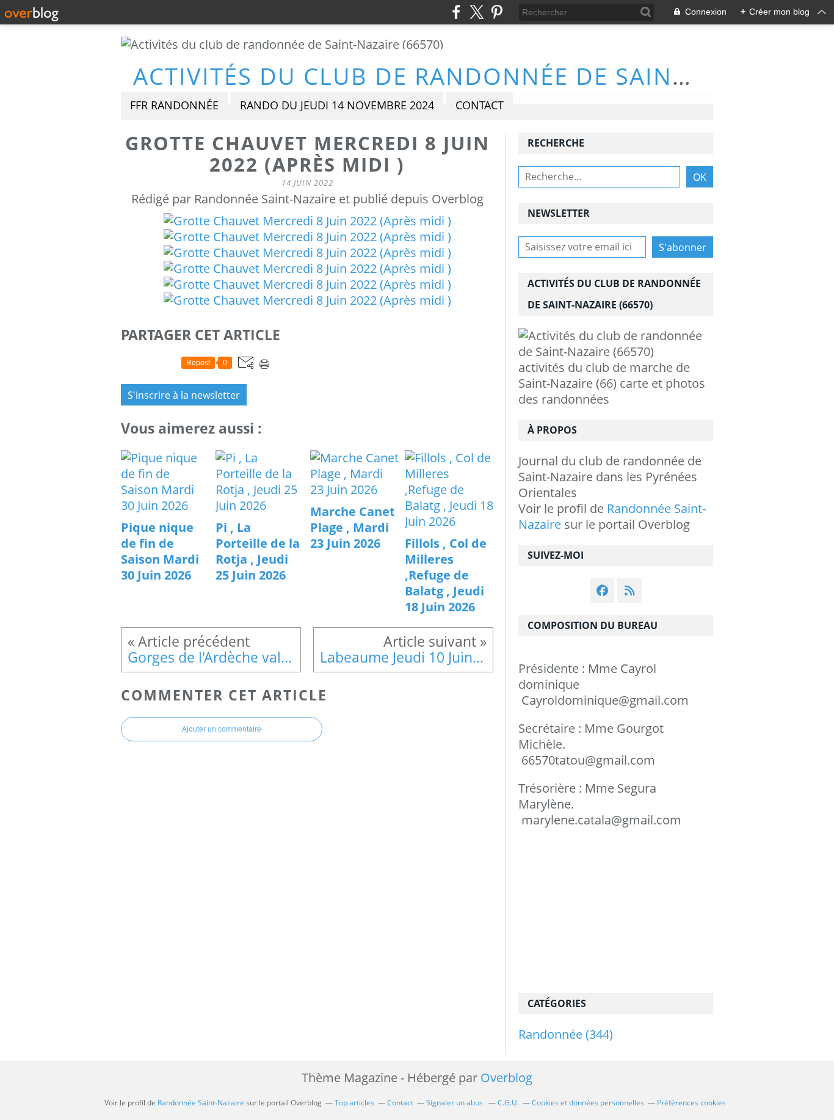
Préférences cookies (691, 1102)
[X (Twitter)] (476, 12)
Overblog (506, 1077)
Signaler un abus (455, 1102)
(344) (565, 1034)
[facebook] (456, 12)
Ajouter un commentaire (221, 729)
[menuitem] (174, 106)
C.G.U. (508, 1102)
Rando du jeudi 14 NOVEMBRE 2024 (337, 105)
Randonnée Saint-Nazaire (612, 516)
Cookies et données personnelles (588, 1102)
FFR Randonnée (174, 105)
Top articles (354, 1102)
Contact (479, 105)
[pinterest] (496, 12)
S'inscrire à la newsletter (184, 395)
